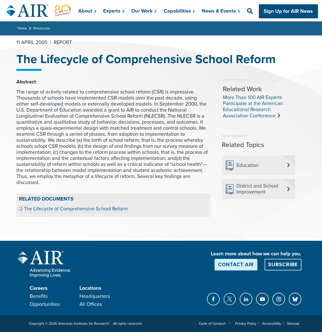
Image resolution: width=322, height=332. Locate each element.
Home (22, 28)
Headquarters (94, 296)
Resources (41, 28)
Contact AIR (236, 265)
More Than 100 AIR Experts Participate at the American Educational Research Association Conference (253, 106)
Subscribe (283, 265)
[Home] (38, 10)
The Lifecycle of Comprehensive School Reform (76, 209)
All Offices (90, 304)
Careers (39, 288)
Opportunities (45, 304)
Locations (90, 288)
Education (247, 165)
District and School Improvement (257, 189)
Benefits (39, 296)
